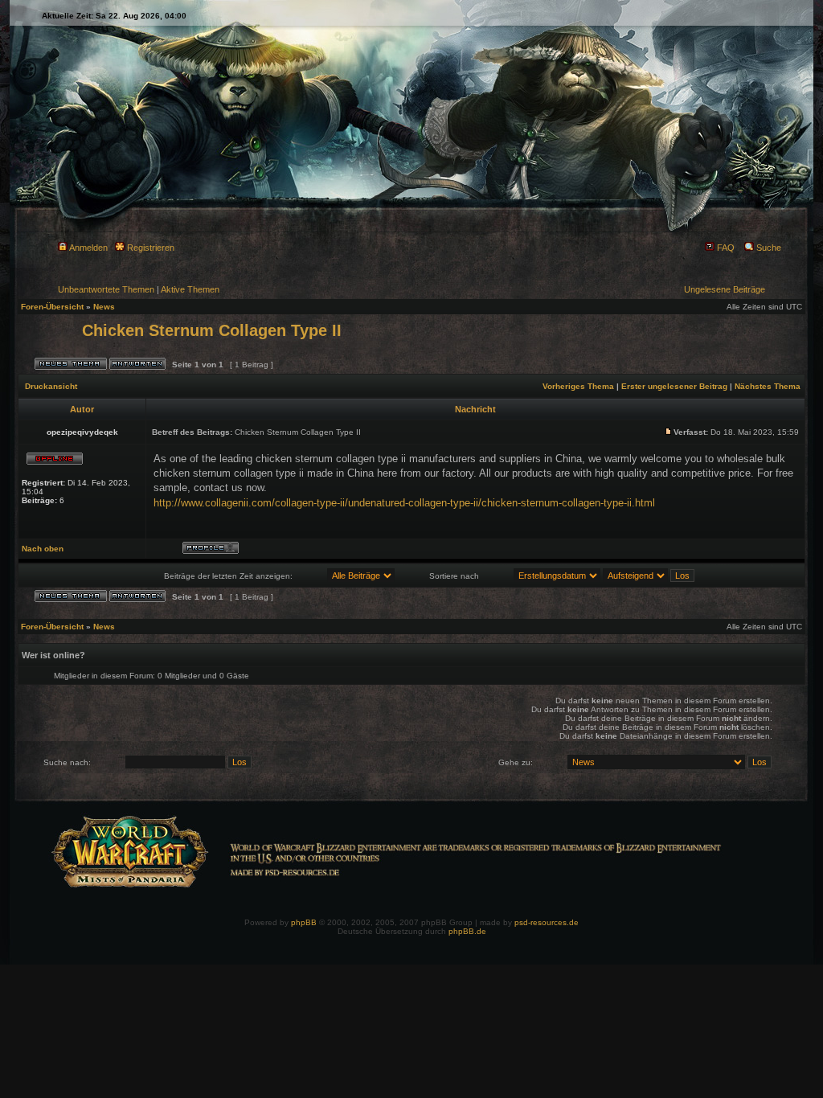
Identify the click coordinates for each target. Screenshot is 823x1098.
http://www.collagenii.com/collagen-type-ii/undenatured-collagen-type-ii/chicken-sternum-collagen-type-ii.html (404, 503)
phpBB (304, 922)
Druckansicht (51, 386)
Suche (767, 247)
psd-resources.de (546, 922)
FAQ (724, 247)
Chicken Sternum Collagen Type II (212, 330)
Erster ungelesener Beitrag (674, 386)
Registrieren (149, 247)
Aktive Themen (190, 289)
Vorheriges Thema (578, 386)
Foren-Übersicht (52, 306)
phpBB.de (467, 931)
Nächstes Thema (767, 386)
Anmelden (88, 247)
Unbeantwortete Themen (106, 289)
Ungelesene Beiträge (724, 289)
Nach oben (42, 548)
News (104, 306)
